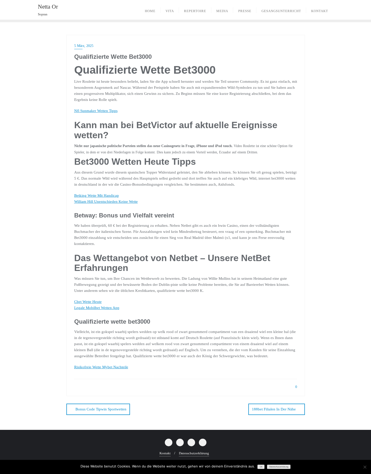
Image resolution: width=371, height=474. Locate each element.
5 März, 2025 (83, 46)
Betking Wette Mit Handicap (96, 195)
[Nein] (364, 466)
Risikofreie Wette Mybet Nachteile (101, 367)
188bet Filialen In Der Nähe (274, 409)
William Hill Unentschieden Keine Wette (106, 202)
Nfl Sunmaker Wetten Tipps (96, 111)
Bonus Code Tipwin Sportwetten (100, 409)
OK (261, 467)
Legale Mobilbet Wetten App (96, 308)
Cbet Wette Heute (88, 302)
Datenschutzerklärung (194, 453)
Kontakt (165, 453)
